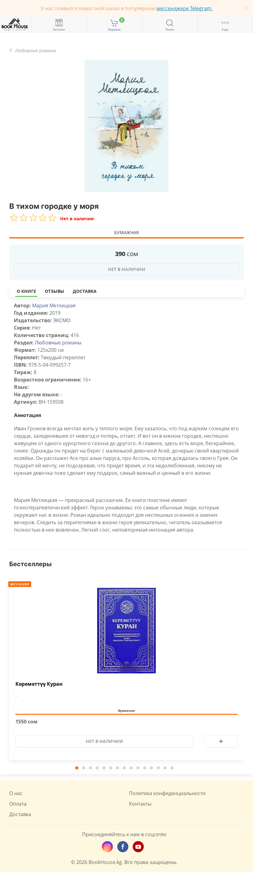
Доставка (85, 291)
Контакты (140, 803)
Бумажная (126, 232)
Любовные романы (58, 342)
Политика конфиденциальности (167, 793)
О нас (16, 793)
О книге (26, 291)
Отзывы (54, 291)
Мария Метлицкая (54, 305)
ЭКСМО (61, 320)
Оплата (18, 803)
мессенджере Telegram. (184, 8)
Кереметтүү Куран (39, 684)
